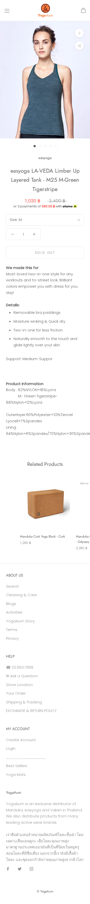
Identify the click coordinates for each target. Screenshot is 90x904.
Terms (11, 629)
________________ (26, 757)
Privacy (12, 638)
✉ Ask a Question (22, 676)
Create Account (21, 739)
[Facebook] (8, 869)
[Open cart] (83, 10)
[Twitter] (20, 869)
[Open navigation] (7, 11)
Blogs (11, 603)
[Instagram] (31, 869)
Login (11, 748)
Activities (14, 612)
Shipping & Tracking (24, 702)
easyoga (45, 158)
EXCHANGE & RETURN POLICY (31, 710)
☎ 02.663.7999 (19, 667)
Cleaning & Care (21, 594)
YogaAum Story (20, 621)
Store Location (19, 684)
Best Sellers (16, 765)
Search (12, 586)
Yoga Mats (16, 774)
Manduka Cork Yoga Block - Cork (42, 536)
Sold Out (45, 252)
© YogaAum (45, 891)
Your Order (16, 693)
